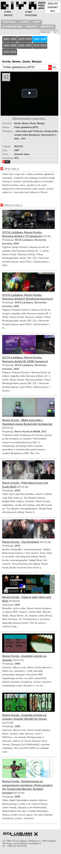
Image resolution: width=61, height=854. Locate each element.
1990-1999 (9, 45)
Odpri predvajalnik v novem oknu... (29, 118)
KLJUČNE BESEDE (13, 26)
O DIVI (7, 12)
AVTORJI (24, 22)
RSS (52, 11)
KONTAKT (53, 7)
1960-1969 (9, 39)
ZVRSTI (36, 22)
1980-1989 (39, 39)
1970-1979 (24, 39)
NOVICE (8, 15)
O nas (28, 12)
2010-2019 (39, 45)
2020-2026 (9, 52)
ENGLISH (53, 3)
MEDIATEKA (47, 26)
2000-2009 (24, 45)
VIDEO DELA (9, 22)
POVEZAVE (31, 15)
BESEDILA (31, 26)
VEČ (7, 161)
